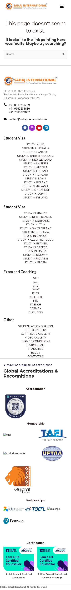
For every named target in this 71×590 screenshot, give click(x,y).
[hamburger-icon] (62, 6)
